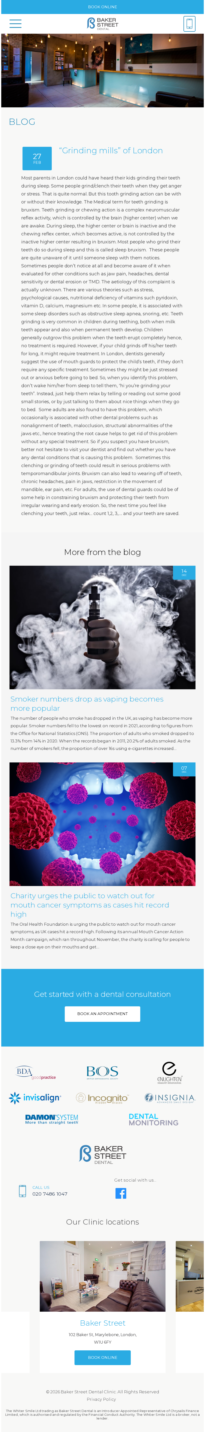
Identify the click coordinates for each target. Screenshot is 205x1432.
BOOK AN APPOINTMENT (102, 1013)
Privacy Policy (101, 1399)
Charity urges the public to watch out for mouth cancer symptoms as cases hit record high (89, 904)
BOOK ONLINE (102, 6)
